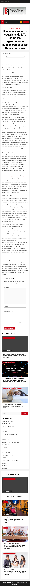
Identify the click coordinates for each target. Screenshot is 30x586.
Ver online (25, 21)
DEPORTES (5, 437)
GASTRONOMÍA (6, 444)
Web (5, 316)
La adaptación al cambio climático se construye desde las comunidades (13, 495)
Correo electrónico (8, 311)
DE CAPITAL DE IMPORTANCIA (10, 434)
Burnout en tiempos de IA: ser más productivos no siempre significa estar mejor (13, 406)
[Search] (18, 21)
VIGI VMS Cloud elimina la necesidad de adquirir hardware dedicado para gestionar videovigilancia (14, 356)
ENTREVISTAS (5, 439)
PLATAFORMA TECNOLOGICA (14, 28)
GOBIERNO (5, 447)
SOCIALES (4, 465)
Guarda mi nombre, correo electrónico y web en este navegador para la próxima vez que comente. (15, 322)
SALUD (4, 463)
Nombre (6, 306)
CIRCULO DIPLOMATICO (8, 426)
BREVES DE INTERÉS (7, 421)
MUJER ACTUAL (6, 388)
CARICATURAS (6, 423)
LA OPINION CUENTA (7, 450)
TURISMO (4, 468)
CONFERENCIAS (6, 429)
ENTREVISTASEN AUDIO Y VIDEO (10, 442)
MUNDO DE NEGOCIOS (8, 455)
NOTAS (4, 457)
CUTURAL (4, 431)
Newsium (25, 582)
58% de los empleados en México (18, 177)
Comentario (7, 287)
